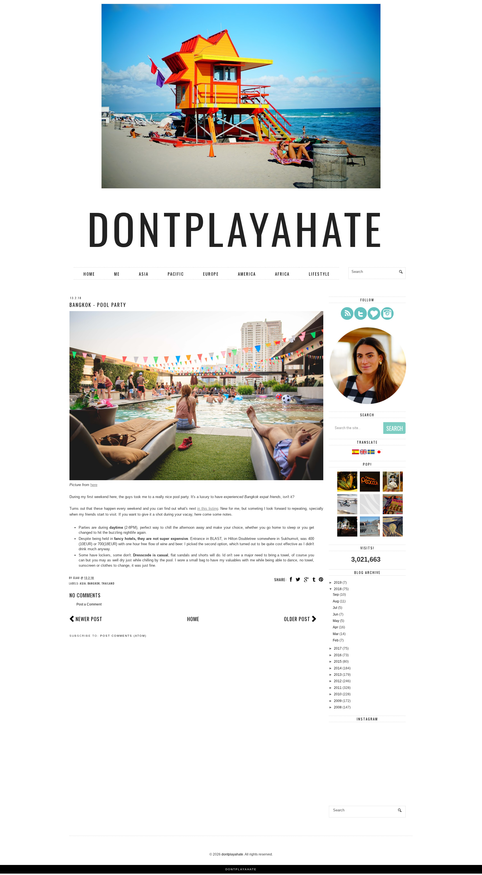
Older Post (297, 618)
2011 (338, 688)
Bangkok (94, 583)
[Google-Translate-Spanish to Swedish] (371, 453)
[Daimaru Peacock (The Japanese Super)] (370, 490)
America (247, 274)
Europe (211, 274)
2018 (338, 589)
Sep (336, 595)
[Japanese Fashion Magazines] (393, 513)
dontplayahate (236, 228)
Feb (336, 640)
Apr (335, 627)
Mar (336, 634)
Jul (335, 608)
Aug (336, 601)
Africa (282, 274)
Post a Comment (89, 604)
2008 (338, 707)
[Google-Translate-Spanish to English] (364, 453)
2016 (338, 655)
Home (89, 274)
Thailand (108, 583)
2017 (338, 648)
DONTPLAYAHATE (241, 869)
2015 (338, 662)
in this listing (207, 508)
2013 (338, 675)
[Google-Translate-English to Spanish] (355, 453)
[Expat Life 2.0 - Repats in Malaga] (393, 490)
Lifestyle (319, 274)
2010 (338, 694)
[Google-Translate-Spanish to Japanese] (378, 453)
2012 (338, 681)
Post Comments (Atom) (123, 635)
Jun (335, 614)
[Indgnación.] (393, 535)
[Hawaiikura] (348, 513)
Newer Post (89, 618)
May (336, 621)
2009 (338, 701)
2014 (338, 668)
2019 (338, 583)
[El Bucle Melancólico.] (348, 490)
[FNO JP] (370, 513)
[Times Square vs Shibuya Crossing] (348, 535)
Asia (143, 274)
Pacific (176, 274)
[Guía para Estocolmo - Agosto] (370, 535)
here (93, 485)
